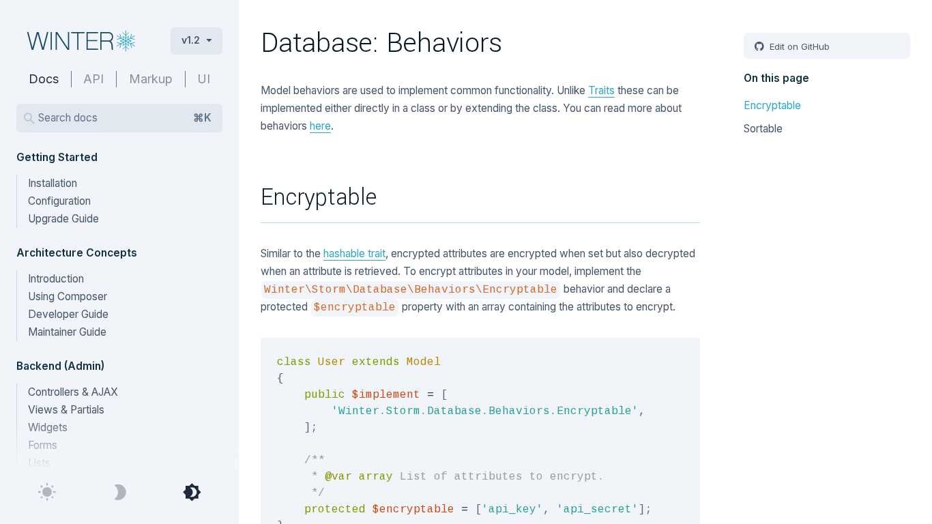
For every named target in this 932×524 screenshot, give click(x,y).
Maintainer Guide (67, 331)
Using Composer (67, 296)
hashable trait (354, 253)
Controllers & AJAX (73, 391)
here (320, 125)
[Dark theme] (119, 492)
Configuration (59, 200)
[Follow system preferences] (191, 492)
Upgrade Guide (63, 218)
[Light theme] (47, 492)
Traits (601, 90)
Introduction (56, 278)
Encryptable (772, 105)
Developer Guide (68, 314)
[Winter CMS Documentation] (82, 41)
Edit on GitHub (798, 46)
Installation (52, 183)
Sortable (763, 128)
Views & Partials (66, 409)
